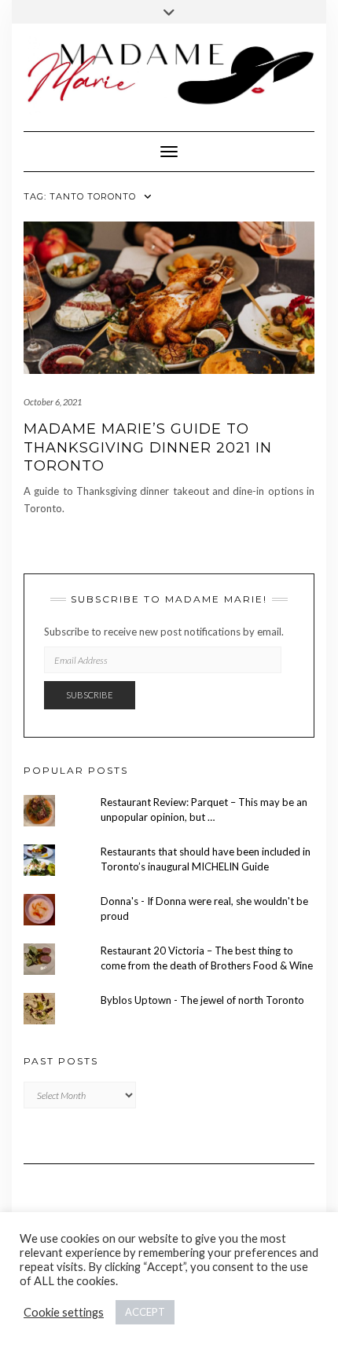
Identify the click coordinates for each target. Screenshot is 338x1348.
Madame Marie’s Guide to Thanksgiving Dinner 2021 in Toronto (148, 447)
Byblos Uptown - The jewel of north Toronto (202, 1000)
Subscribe (89, 695)
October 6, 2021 (53, 402)
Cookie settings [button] (64, 1312)
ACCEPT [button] (145, 1312)
